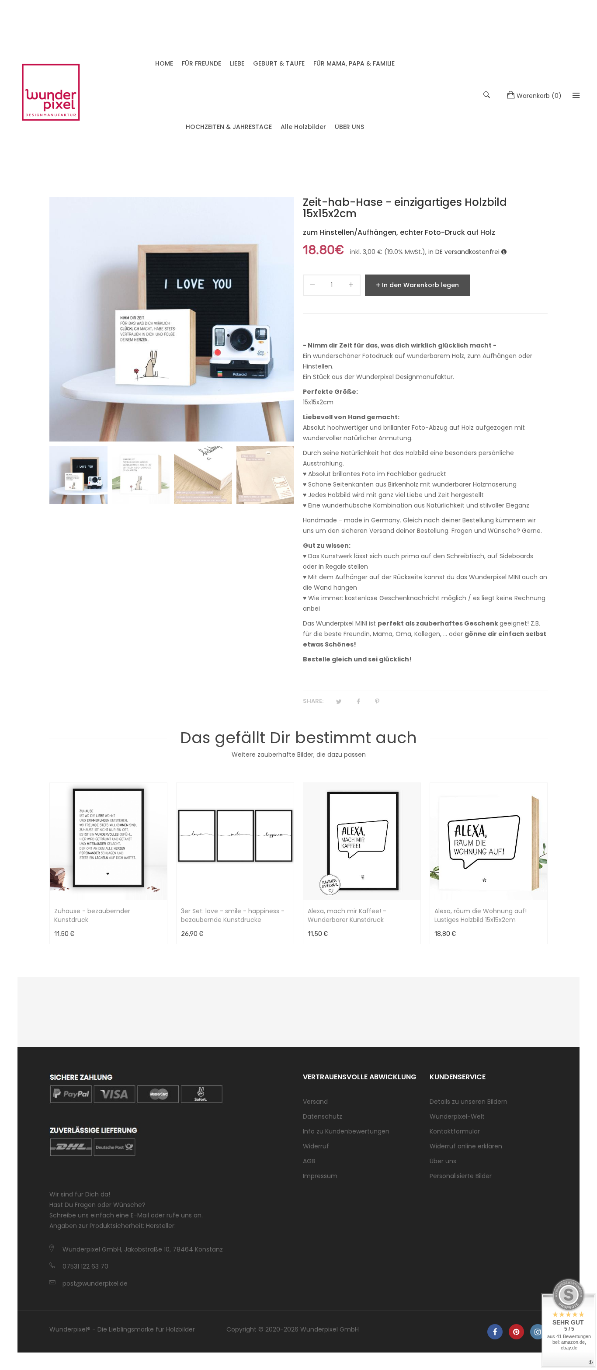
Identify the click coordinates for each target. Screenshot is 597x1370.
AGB (309, 1161)
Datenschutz (322, 1116)
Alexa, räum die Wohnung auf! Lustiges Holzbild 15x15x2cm (480, 915)
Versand (315, 1101)
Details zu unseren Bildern (468, 1101)
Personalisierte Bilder (461, 1176)
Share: (313, 701)
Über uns (443, 1161)
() (539, 95)
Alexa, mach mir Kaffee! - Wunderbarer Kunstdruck (347, 915)
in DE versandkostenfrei (464, 251)
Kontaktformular (455, 1131)
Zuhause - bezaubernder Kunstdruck (92, 915)
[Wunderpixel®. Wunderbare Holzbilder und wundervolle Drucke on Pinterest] (516, 1331)
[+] (351, 286)
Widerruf (316, 1146)
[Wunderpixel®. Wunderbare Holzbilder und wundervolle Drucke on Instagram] (537, 1331)
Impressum (320, 1176)
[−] (312, 286)
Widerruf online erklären (466, 1146)
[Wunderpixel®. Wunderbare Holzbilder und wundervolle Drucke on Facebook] (495, 1331)
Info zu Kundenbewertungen (346, 1131)
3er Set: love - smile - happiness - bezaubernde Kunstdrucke (233, 915)
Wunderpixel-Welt (457, 1116)
